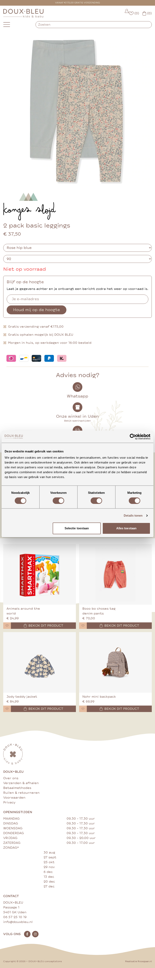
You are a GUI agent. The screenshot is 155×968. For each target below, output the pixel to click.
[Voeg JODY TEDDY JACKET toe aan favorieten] (7, 709)
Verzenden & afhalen (21, 783)
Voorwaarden (14, 798)
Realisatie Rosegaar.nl (138, 961)
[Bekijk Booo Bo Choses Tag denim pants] (115, 574)
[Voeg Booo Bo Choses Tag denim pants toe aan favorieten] (83, 625)
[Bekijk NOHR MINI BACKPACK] (115, 662)
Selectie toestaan (77, 528)
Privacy (9, 802)
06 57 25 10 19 (15, 917)
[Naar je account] (127, 13)
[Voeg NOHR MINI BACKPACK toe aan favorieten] (83, 709)
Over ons (10, 778)
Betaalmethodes (17, 788)
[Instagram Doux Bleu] (35, 934)
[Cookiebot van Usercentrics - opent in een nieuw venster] (132, 437)
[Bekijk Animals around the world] (39, 574)
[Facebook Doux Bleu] (27, 934)
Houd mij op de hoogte (36, 309)
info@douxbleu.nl (18, 922)
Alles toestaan (126, 528)
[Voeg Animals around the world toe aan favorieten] (7, 625)
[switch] (58, 500)
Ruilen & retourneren (21, 793)
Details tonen (133, 515)
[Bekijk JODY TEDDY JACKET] (39, 662)
